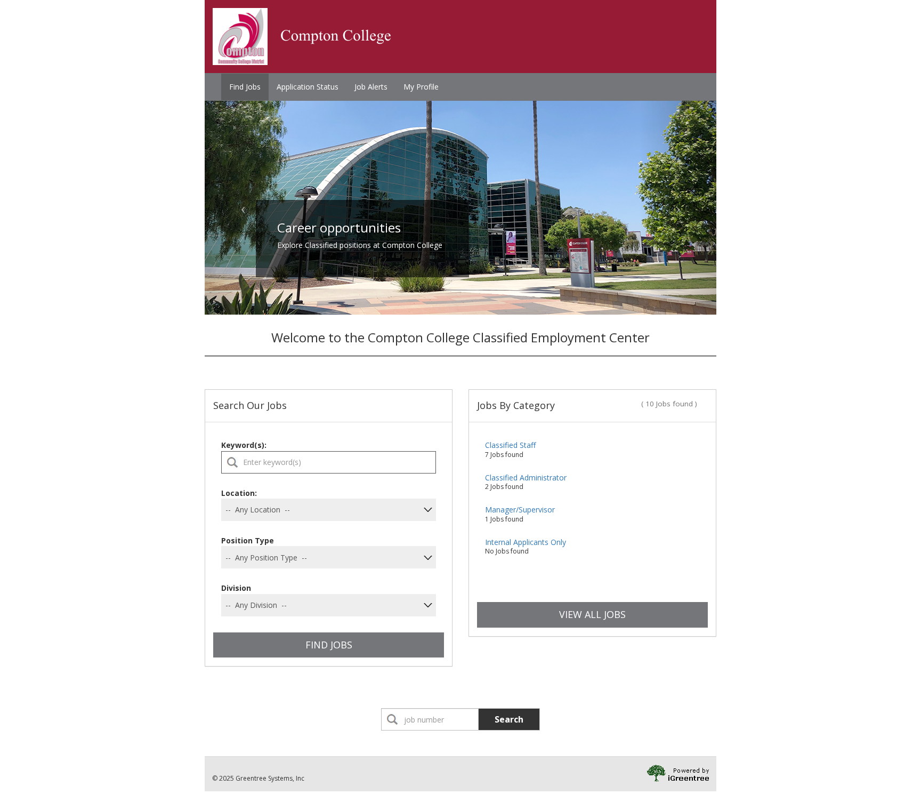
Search (509, 719)
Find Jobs (245, 87)
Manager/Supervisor (520, 509)
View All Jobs (592, 614)
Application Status (307, 87)
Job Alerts (370, 87)
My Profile (421, 87)
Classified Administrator (526, 477)
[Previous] (243, 208)
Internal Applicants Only (525, 542)
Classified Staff (510, 445)
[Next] (678, 208)
